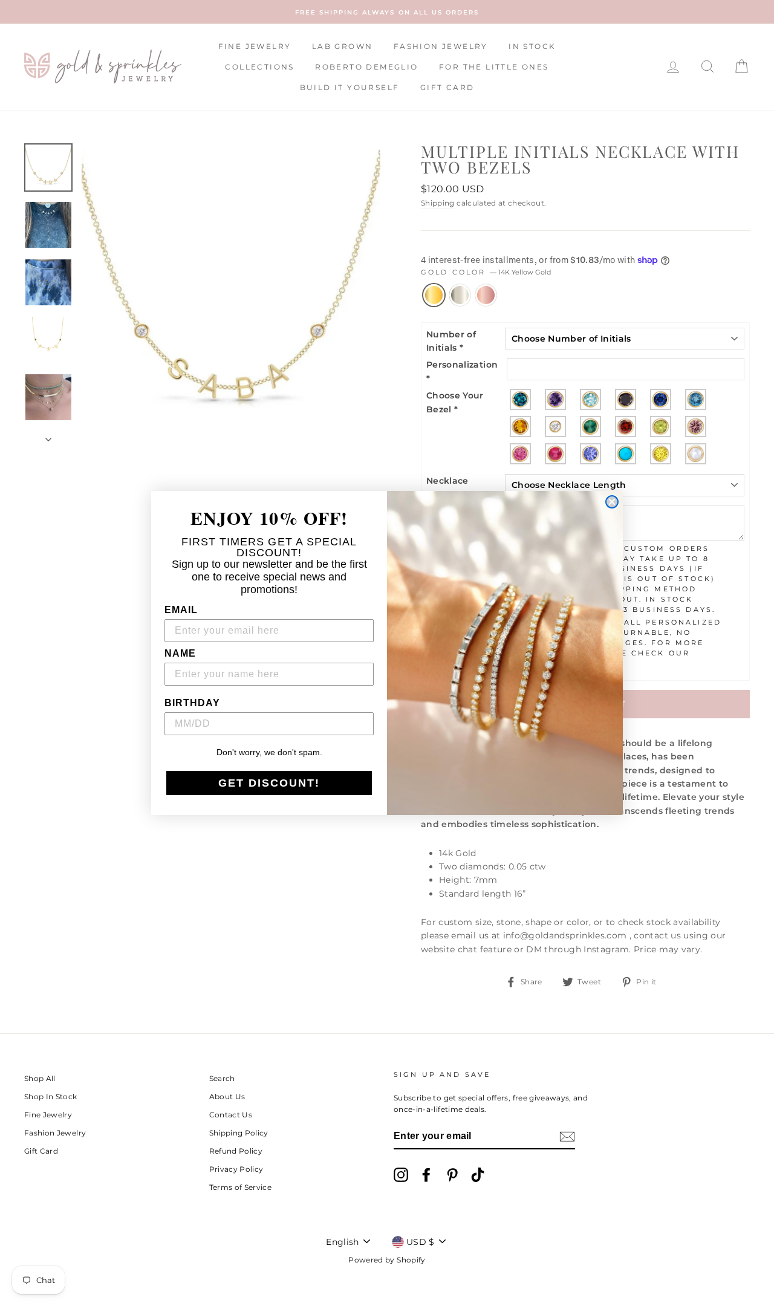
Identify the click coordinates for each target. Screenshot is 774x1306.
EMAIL (181, 610)
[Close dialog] (612, 502)
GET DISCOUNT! (269, 783)
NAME (180, 653)
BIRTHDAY (192, 703)
